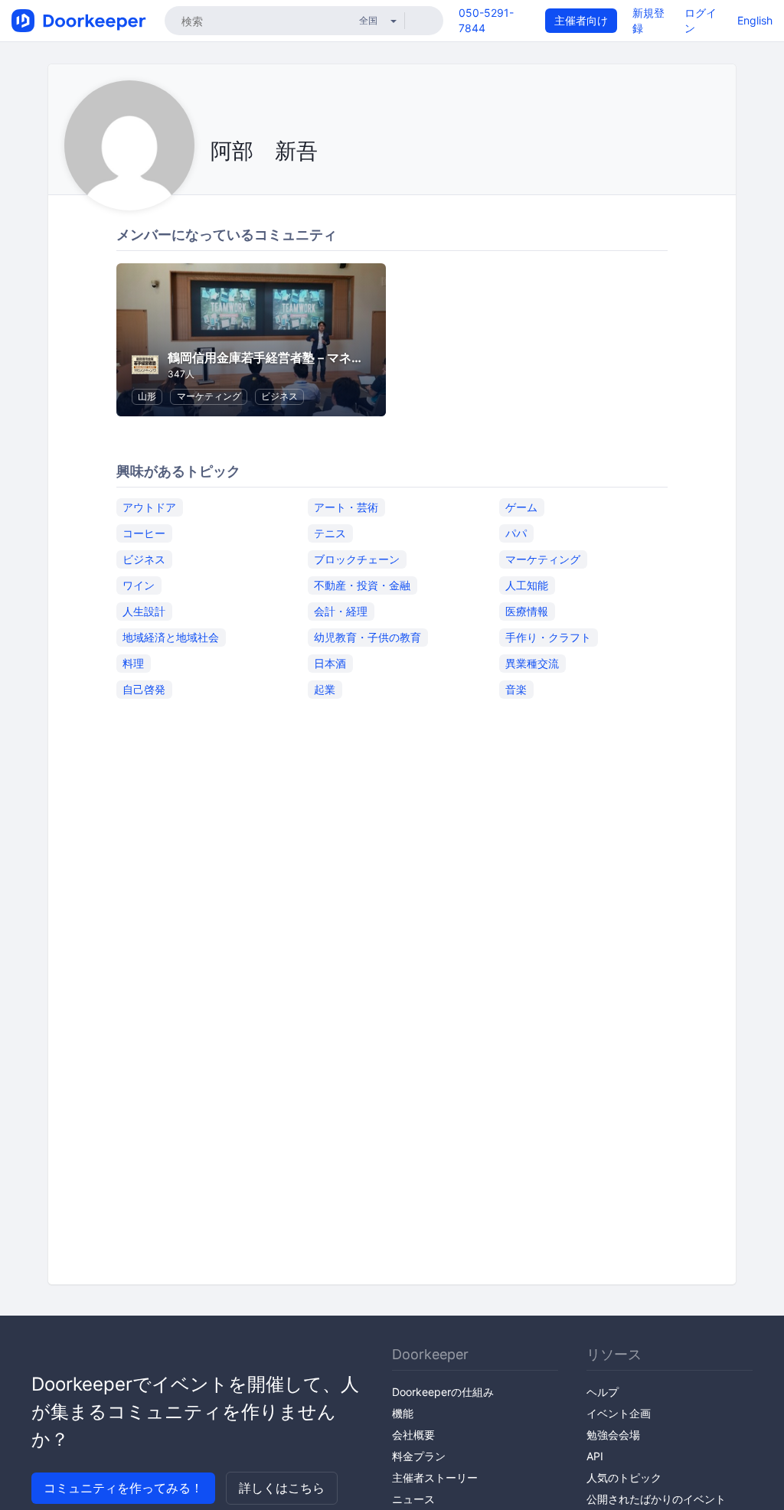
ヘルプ (602, 1391)
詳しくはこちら (282, 1487)
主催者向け (581, 20)
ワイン (138, 585)
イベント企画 (618, 1413)
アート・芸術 (346, 507)
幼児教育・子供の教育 (367, 637)
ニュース (413, 1498)
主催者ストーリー (435, 1477)
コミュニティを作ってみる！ (123, 1487)
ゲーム (521, 507)
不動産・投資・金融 (362, 585)
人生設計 (143, 611)
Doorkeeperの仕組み (443, 1391)
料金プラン (419, 1456)
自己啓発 (143, 689)
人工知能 (526, 585)
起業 (324, 689)
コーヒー (143, 533)
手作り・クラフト (548, 637)
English (755, 20)
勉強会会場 (613, 1434)
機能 (402, 1413)
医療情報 (526, 611)
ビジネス (279, 396)
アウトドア (149, 507)
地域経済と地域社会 (170, 637)
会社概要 (413, 1434)
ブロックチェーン (357, 559)
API (594, 1456)
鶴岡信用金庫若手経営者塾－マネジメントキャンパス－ (321, 357)
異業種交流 (532, 663)
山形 (147, 396)
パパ (516, 533)
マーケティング (209, 396)
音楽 (516, 689)
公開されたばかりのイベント (656, 1498)
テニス (330, 533)
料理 (133, 663)
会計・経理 (341, 611)
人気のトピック (624, 1477)
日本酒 (330, 663)
